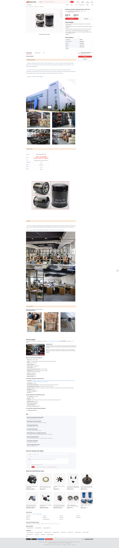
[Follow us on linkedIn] (92, 539)
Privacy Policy (73, 544)
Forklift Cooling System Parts (59, 380)
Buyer (71, 4)
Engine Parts (28, 517)
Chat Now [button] (86, 18)
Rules (92, 4)
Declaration (69, 544)
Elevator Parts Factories (38, 532)
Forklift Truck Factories (47, 532)
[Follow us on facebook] (85, 539)
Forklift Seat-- (61, 515)
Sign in (92, 2)
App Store (28, 539)
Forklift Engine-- (28, 515)
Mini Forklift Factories (56, 532)
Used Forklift (28, 519)
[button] (69, 1)
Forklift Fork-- (45, 515)
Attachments (45, 517)
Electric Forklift (78, 517)
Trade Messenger (41, 539)
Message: (29, 459)
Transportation (31, 6)
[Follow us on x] (87, 539)
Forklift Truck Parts (70, 532)
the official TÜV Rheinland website (53, 341)
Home (27, 6)
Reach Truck (61, 519)
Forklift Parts (42, 6)
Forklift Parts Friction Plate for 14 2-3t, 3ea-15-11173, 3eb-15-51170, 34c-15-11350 (45, 487)
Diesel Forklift (61, 517)
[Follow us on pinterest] (91, 539)
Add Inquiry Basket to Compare (45, 34)
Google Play (34, 539)
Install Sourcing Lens (49, 539)
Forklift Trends (43, 534)
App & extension (81, 4)
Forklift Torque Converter (42, 381)
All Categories (29, 4)
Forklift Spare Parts (46, 380)
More (27, 536)
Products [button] (41, 1)
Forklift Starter (35, 381)
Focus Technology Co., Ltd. (53, 544)
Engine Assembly (52, 380)
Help (76, 4)
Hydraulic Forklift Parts (30, 527)
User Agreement (65, 544)
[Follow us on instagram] (88, 539)
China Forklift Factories (30, 532)
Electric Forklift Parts (38, 527)
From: (30, 454)
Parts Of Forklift (63, 532)
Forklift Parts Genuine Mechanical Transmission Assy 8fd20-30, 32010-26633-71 (31, 506)
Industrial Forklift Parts (46, 527)
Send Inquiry (72, 18)
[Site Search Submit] (72, 2)
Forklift (47, 381)
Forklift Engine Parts (40, 380)
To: (30, 456)
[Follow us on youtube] (89, 539)
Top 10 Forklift (37, 534)
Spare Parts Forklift (85, 532)
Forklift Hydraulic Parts (68, 380)
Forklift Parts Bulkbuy (50, 534)
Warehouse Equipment (46, 519)
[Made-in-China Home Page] (31, 2)
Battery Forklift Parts (30, 534)
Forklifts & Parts (36, 6)
